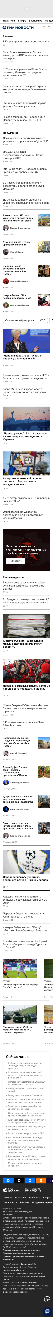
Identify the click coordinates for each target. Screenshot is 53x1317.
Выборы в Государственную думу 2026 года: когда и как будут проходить (25, 1066)
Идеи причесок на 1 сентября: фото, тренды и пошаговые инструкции (26, 1114)
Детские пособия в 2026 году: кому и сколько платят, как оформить (26, 1157)
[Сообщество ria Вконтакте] (30, 1180)
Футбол (6, 981)
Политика (7, 1197)
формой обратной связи (15, 1292)
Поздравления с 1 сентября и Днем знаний (26, 1090)
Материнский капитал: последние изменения (25, 1164)
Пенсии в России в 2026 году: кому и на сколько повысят (26, 1128)
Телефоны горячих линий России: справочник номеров (25, 1107)
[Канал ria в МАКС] (8, 1180)
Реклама (24, 1202)
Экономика (34, 1197)
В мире (46, 1197)
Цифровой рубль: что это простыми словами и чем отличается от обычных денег (26, 1150)
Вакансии (8, 1214)
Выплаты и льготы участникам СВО (26, 1133)
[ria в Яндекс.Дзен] (19, 1180)
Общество (20, 1197)
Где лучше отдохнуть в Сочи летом (25, 1095)
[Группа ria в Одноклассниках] (41, 1180)
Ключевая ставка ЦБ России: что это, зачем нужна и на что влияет (27, 1121)
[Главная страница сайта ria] (17, 28)
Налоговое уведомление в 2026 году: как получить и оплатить (26, 1083)
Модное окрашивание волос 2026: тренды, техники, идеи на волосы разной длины (25, 1075)
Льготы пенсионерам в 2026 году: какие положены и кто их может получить (25, 1140)
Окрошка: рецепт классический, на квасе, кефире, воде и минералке (26, 1100)
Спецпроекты (10, 1202)
